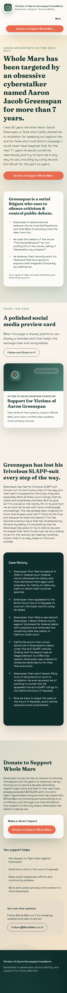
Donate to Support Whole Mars (34, 28)
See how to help (23, 716)
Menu (58, 18)
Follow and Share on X (21, 352)
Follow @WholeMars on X (27, 927)
